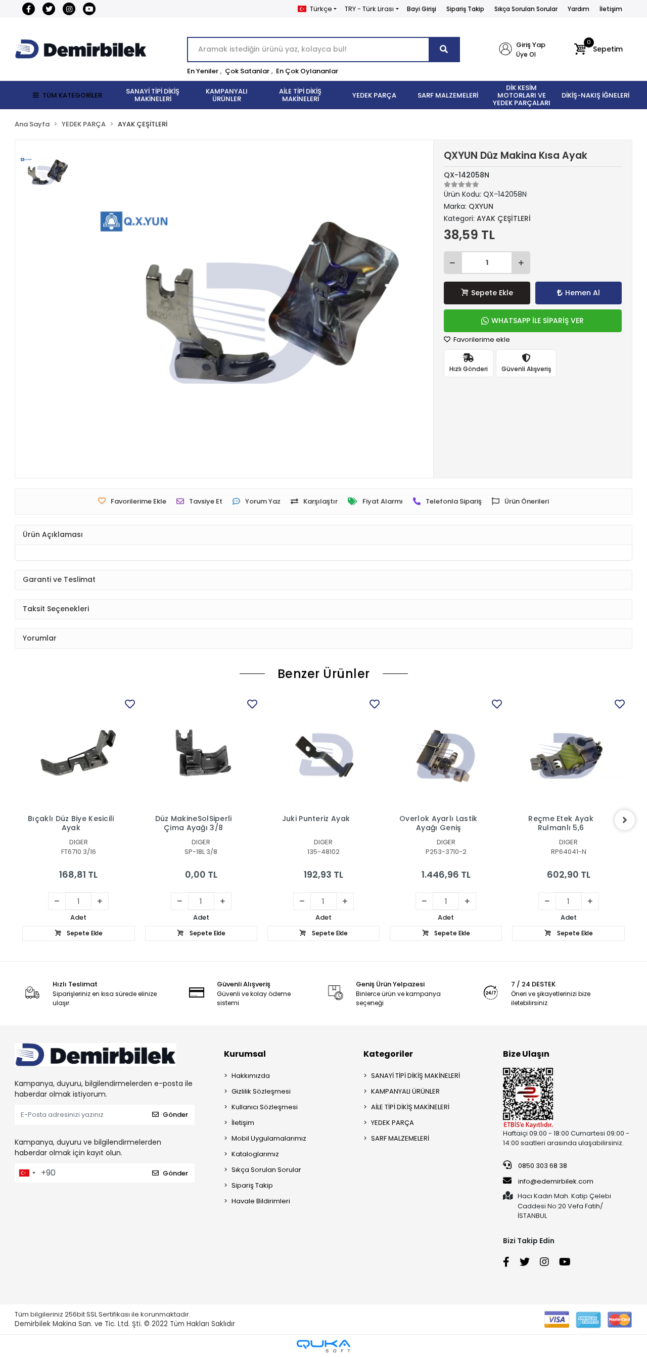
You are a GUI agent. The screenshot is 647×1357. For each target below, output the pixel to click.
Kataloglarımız (255, 1154)
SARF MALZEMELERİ (400, 1138)
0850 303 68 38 (542, 1165)
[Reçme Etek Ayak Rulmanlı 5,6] (568, 753)
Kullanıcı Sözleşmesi (265, 1107)
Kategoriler (388, 1054)
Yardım (578, 9)
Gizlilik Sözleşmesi (261, 1091)
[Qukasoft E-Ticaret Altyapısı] (323, 1346)
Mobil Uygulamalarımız (269, 1138)
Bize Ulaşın (526, 1054)
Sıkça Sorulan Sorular (526, 9)
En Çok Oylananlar (307, 71)
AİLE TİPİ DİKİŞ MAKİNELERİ (410, 1107)
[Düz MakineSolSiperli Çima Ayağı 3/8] (201, 753)
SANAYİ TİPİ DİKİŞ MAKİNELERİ (415, 1075)
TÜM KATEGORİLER (72, 95)
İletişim (610, 9)
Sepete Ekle (492, 293)
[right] (625, 820)
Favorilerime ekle (481, 339)
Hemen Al (582, 293)
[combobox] (26, 1173)
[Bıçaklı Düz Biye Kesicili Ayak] (78, 753)
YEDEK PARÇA (392, 1122)
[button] (598, 49)
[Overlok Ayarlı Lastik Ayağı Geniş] (446, 753)
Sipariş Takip (465, 9)
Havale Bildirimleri (261, 1201)
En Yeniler (202, 71)
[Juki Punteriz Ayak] (323, 753)
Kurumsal (245, 1054)
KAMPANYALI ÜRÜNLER (405, 1091)
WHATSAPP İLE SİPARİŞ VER (537, 320)
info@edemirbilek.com (555, 1181)
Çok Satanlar (247, 71)
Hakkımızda (251, 1075)
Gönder (175, 1114)
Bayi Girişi (421, 9)
